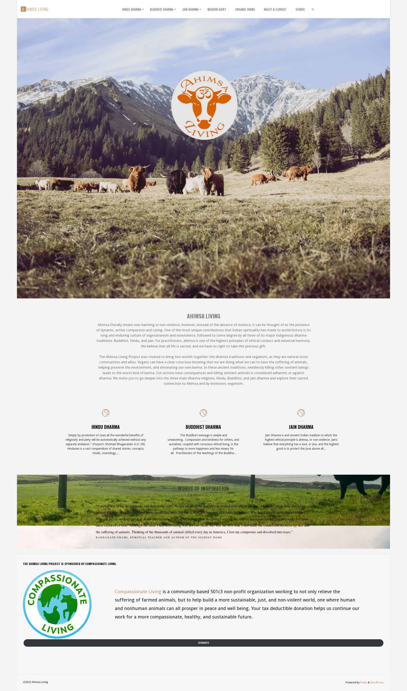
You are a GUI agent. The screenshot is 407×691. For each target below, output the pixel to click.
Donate (203, 642)
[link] (313, 9)
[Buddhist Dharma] (203, 415)
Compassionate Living (138, 591)
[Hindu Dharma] (105, 415)
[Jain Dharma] (301, 415)
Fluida (363, 682)
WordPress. (377, 682)
